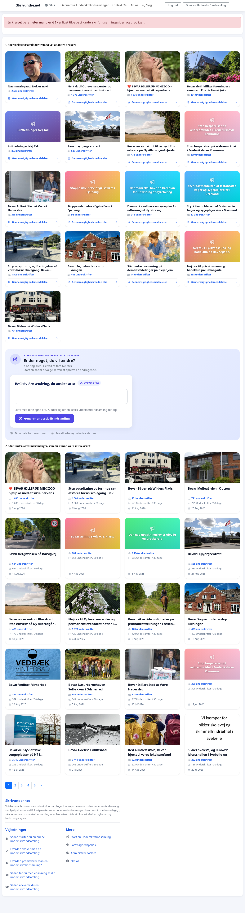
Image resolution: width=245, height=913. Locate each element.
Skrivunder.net (28, 5)
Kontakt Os (119, 5)
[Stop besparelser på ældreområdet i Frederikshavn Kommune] (212, 139)
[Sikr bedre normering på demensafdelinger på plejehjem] (152, 259)
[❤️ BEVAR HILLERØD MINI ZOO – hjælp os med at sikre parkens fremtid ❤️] (152, 79)
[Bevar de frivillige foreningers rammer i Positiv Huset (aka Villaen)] (212, 79)
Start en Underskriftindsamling (206, 5)
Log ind (173, 5)
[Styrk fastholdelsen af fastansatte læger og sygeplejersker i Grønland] (212, 199)
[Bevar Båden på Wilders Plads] (32, 317)
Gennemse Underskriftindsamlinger (84, 5)
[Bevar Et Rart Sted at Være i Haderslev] (32, 199)
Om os (134, 5)
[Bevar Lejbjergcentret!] (92, 137)
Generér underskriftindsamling (47, 418)
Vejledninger (15, 829)
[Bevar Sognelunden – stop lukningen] (92, 259)
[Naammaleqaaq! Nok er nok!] (32, 77)
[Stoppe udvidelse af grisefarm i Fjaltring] (92, 199)
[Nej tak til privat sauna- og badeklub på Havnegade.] (212, 259)
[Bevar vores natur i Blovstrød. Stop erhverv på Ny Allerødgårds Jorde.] (152, 139)
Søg (149, 5)
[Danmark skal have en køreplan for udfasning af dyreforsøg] (152, 199)
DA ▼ (52, 5)
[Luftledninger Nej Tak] (32, 137)
